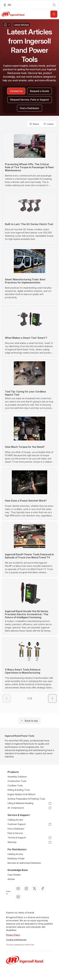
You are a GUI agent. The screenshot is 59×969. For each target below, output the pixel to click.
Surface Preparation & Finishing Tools (26, 798)
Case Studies (14, 874)
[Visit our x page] (34, 888)
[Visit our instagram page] (26, 888)
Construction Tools (17, 781)
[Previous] (6, 698)
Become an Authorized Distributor (24, 863)
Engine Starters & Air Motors (21, 794)
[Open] (53, 14)
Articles (11, 879)
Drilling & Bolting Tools (19, 790)
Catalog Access (15, 819)
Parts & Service (15, 833)
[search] (54, 4)
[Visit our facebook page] (43, 888)
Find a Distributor (16, 828)
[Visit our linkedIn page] (18, 897)
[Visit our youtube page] (18, 888)
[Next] (52, 698)
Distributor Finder (16, 858)
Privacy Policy (13, 935)
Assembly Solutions (17, 776)
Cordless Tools (15, 785)
